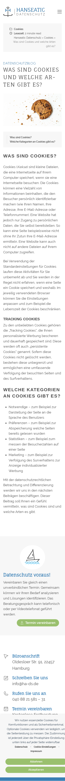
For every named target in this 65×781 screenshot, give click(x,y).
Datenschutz (21, 746)
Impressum (36, 751)
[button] (59, 11)
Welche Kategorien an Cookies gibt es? (32, 141)
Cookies (18, 29)
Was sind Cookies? (21, 137)
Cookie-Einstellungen (45, 746)
